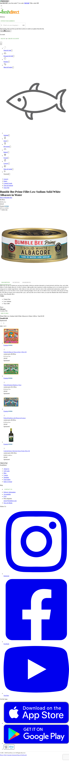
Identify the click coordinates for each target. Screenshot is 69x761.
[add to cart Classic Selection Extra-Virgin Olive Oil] (5, 446)
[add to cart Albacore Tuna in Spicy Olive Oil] (5, 347)
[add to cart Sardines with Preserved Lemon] (5, 413)
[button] (20, 350)
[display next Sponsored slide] (4, 323)
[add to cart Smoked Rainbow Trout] (5, 380)
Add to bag (4, 313)
